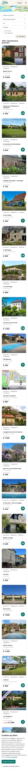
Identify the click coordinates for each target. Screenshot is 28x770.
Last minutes (8, 31)
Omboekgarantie (9, 33)
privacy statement (11, 757)
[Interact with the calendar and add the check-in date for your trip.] (14, 15)
